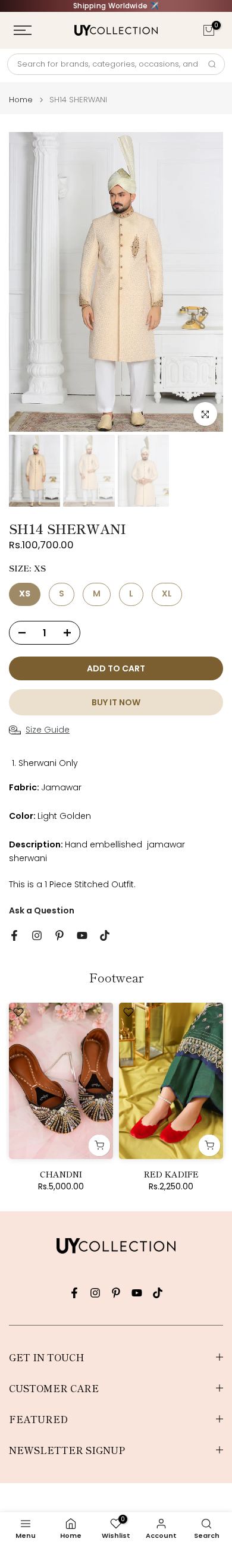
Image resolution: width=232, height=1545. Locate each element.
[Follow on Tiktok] (104, 935)
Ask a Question (41, 910)
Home (21, 99)
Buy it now (116, 702)
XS (24, 593)
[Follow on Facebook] (14, 935)
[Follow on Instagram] (37, 935)
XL (167, 593)
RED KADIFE (171, 1173)
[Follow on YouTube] (82, 935)
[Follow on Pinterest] (59, 935)
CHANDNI (61, 1173)
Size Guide (48, 730)
